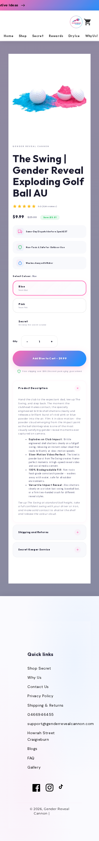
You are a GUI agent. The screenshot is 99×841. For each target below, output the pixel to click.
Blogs (32, 748)
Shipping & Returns (45, 705)
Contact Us (38, 686)
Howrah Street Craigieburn (41, 736)
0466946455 (40, 714)
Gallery (34, 767)
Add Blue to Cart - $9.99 (49, 358)
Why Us (34, 677)
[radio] (49, 288)
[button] (71, 22)
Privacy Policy (40, 695)
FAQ (31, 758)
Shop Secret (39, 668)
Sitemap (58, 813)
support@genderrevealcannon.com (60, 723)
